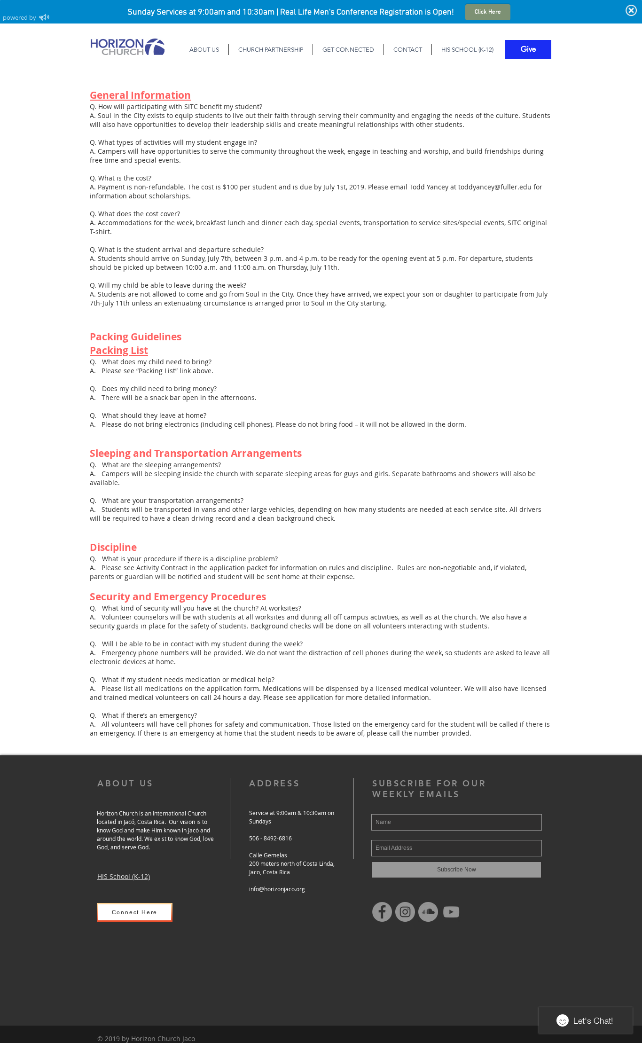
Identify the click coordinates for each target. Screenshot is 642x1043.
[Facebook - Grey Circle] (382, 912)
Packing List (119, 350)
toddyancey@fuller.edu (495, 186)
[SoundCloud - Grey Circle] (428, 912)
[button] (204, 49)
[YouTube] (451, 912)
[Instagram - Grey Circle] (405, 912)
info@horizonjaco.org (277, 889)
